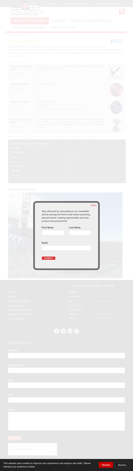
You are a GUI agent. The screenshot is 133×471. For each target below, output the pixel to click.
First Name (48, 227)
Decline (122, 465)
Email (45, 242)
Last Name (75, 227)
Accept (106, 465)
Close (94, 205)
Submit (48, 258)
